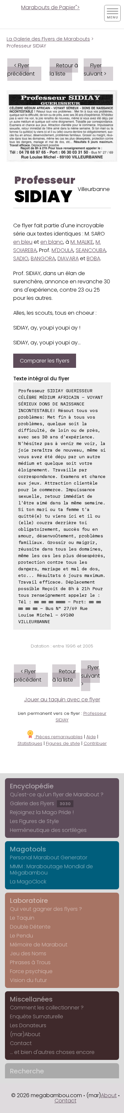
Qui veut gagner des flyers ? (46, 909)
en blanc (51, 242)
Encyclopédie (32, 786)
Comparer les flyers (44, 361)
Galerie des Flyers (40, 803)
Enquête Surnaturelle (36, 1016)
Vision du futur (28, 980)
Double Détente (30, 927)
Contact (21, 1043)
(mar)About (25, 1034)
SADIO (20, 258)
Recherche (27, 1071)
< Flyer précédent (21, 70)
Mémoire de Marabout (38, 944)
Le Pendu (21, 935)
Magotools (28, 849)
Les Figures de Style (34, 821)
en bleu (22, 242)
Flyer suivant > (95, 70)
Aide (91, 737)
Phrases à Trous (30, 962)
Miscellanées (31, 999)
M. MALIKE (81, 242)
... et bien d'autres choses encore (52, 1052)
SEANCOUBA (91, 250)
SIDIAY (43, 196)
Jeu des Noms (28, 953)
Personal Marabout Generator (48, 857)
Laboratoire (29, 900)
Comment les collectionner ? (47, 1007)
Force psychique (31, 971)
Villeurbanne (94, 189)
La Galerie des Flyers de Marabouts (48, 39)
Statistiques (30, 743)
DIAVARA (68, 258)
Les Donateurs (28, 1025)
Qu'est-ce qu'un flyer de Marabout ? (56, 794)
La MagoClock (28, 881)
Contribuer (95, 743)
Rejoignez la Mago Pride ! (42, 812)
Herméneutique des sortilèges (48, 830)
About (109, 1095)
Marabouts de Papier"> (50, 7)
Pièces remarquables (58, 737)
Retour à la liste (64, 70)
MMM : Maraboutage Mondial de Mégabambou (51, 869)
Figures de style (63, 743)
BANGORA (43, 258)
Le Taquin (22, 918)
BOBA (93, 258)
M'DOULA (62, 250)
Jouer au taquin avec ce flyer (62, 699)
